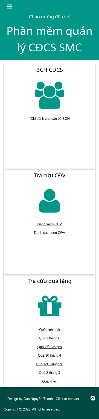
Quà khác (49, 381)
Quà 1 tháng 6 (49, 338)
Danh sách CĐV (49, 224)
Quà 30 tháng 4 (49, 355)
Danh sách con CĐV (49, 233)
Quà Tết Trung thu (49, 364)
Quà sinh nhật (49, 330)
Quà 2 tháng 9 (49, 372)
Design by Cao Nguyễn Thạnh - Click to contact (43, 399)
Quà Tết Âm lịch (49, 347)
